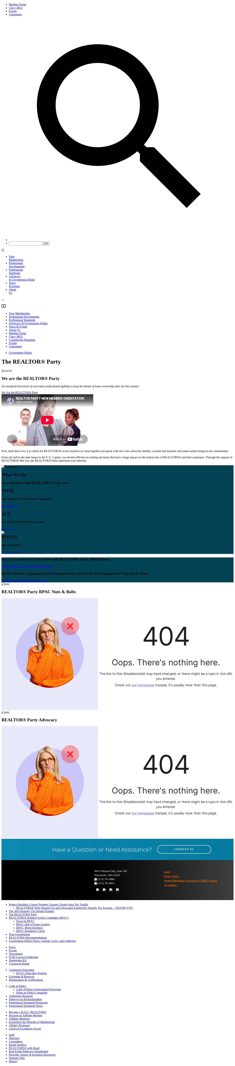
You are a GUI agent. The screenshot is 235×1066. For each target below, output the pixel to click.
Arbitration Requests (21, 996)
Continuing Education (21, 969)
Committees (16, 1041)
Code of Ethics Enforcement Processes (38, 989)
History (13, 1061)
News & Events (18, 326)
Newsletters (15, 953)
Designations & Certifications (26, 979)
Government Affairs (20, 352)
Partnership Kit (17, 960)
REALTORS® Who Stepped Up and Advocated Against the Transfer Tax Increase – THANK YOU (74, 907)
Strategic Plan (17, 1058)
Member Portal (17, 4)
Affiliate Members (19, 1018)
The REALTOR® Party (23, 914)
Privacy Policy (171, 876)
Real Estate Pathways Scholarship (28, 1051)
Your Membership (16, 258)
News (12, 947)
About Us (14, 329)
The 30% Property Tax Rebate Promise (31, 911)
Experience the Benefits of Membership (32, 1022)
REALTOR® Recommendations (28, 937)
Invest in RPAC (25, 921)
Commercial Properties (22, 339)
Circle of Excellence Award (25, 1028)
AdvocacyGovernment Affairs (22, 278)
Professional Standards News (26, 1005)
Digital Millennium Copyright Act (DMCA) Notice (190, 880)
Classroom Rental (19, 963)
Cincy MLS (16, 7)
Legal (167, 872)
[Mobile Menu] (2, 300)
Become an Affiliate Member (25, 1015)
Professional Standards (16, 271)
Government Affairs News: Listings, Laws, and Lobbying (42, 940)
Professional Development (16, 265)
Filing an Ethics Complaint (31, 992)
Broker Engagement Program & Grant (23, 580)
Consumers (15, 14)
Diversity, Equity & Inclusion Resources (32, 1054)
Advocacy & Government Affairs (28, 323)
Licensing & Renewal (21, 976)
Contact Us (184, 849)
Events (13, 11)
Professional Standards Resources (28, 1002)
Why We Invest (10, 552)
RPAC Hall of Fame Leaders (33, 924)
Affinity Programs (19, 1025)
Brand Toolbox (17, 1044)
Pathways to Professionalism (25, 999)
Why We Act (9, 529)
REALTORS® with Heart (24, 1048)
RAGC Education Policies (31, 973)
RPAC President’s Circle (30, 931)
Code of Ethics (17, 986)
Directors (14, 1038)
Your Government (19, 934)
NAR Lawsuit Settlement (23, 957)
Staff (11, 1034)
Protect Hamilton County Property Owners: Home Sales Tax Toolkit (48, 904)
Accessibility (170, 885)
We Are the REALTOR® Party (19, 392)
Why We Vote (9, 506)
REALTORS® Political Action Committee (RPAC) (39, 917)
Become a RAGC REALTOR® (27, 1012)
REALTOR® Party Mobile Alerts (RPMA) (26, 566)
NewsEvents (14, 284)
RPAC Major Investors (29, 927)
